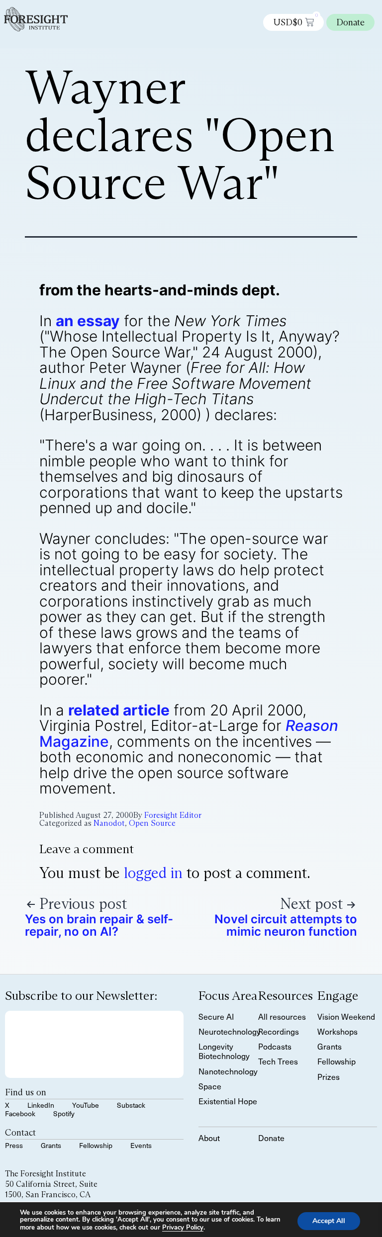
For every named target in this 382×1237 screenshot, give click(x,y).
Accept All (328, 1220)
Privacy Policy (182, 1227)
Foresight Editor (172, 815)
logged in (153, 873)
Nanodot (109, 823)
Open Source (152, 823)
